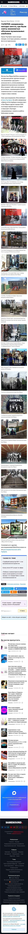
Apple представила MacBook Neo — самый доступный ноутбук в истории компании (17, 720)
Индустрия (3, 21)
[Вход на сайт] (23, 2)
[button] (16, 45)
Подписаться (14, 804)
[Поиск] (26, 2)
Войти (23, 610)
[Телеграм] (2, 827)
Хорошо (14, 929)
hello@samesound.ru (18, 831)
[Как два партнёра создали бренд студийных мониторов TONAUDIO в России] (4, 777)
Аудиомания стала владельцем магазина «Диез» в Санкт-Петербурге (17, 731)
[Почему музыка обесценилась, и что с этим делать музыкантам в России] (4, 744)
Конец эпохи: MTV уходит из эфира (13, 567)
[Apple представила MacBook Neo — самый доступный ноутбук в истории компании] (4, 721)
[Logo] (14, 2)
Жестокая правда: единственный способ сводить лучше (15, 709)
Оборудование (11, 676)
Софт (9, 651)
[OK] (23, 827)
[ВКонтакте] (5, 827)
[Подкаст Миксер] (20, 827)
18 (21, 747)
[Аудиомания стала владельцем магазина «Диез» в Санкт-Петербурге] (4, 732)
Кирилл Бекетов (10, 21)
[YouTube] (11, 827)
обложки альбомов (13, 584)
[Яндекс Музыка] (17, 827)
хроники (23, 584)
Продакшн (10, 661)
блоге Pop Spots (7, 100)
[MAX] (8, 827)
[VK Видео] (14, 827)
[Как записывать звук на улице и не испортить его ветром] (4, 658)
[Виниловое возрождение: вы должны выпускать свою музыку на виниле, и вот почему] (4, 684)
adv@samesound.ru (16, 833)
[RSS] (25, 827)
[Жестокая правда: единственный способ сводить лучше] (4, 710)
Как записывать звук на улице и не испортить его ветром (16, 657)
